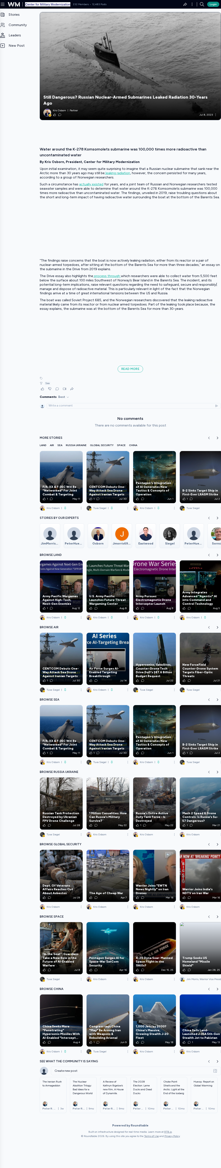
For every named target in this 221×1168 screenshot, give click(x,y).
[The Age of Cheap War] (108, 876)
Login (213, 4)
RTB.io (168, 1131)
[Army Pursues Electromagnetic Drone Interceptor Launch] (154, 586)
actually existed (91, 184)
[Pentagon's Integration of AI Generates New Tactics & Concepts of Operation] (154, 477)
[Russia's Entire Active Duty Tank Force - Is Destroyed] (154, 803)
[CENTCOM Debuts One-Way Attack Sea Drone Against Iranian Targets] (108, 477)
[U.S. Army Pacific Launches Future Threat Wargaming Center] (108, 586)
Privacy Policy (172, 1136)
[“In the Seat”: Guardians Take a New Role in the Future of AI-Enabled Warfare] (61, 948)
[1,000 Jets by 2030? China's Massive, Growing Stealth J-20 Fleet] (154, 1020)
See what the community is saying (69, 1061)
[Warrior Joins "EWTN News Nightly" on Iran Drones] (154, 876)
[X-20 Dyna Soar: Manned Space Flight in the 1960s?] (154, 948)
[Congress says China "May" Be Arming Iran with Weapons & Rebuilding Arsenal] (108, 1020)
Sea (47, 383)
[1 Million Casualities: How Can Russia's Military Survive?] (108, 803)
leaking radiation (117, 173)
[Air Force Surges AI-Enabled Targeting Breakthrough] (108, 659)
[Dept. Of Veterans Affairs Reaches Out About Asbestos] (61, 876)
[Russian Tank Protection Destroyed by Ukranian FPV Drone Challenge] (61, 803)
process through (107, 276)
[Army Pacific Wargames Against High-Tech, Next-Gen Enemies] (61, 586)
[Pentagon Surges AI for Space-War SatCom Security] (108, 948)
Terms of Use (151, 1136)
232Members (81, 4)
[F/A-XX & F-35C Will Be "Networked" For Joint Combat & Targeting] (61, 477)
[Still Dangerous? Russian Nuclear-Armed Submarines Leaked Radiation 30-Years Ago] (130, 66)
